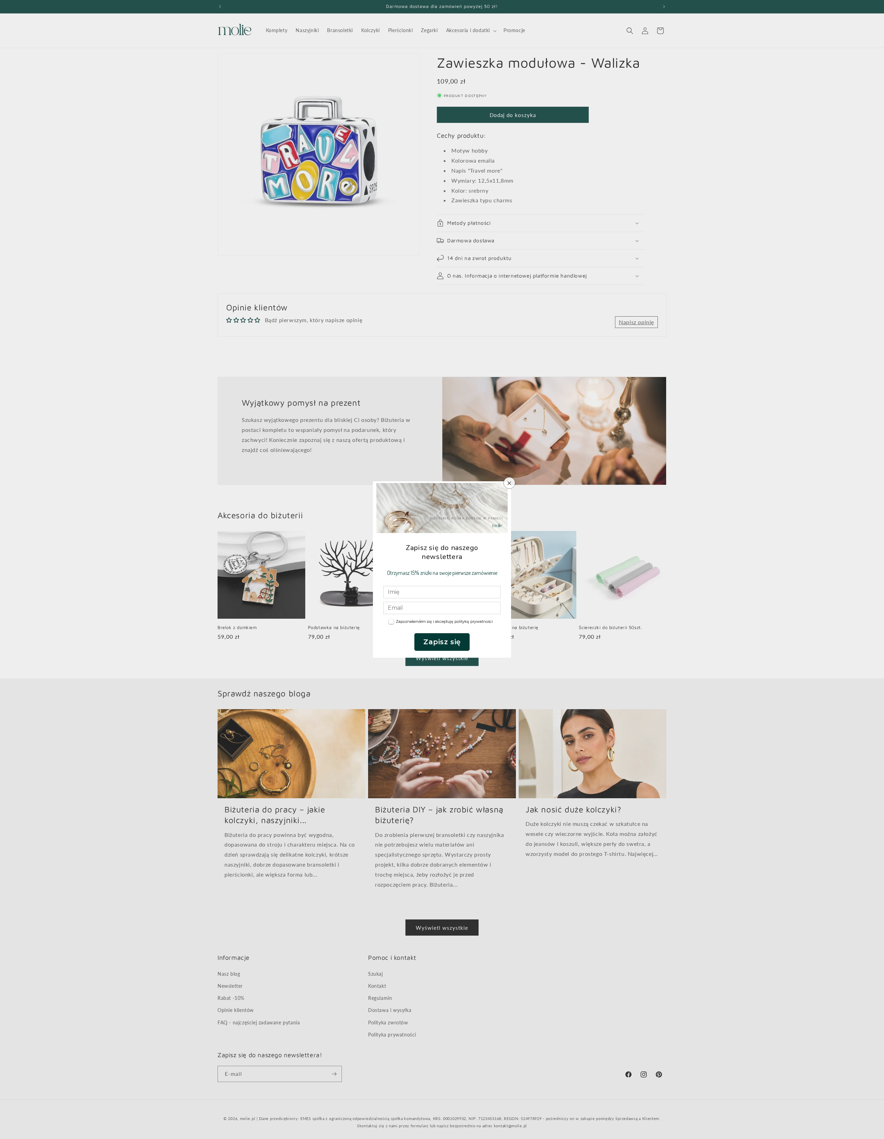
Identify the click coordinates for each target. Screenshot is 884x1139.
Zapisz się (442, 642)
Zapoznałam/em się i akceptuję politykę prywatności (444, 621)
